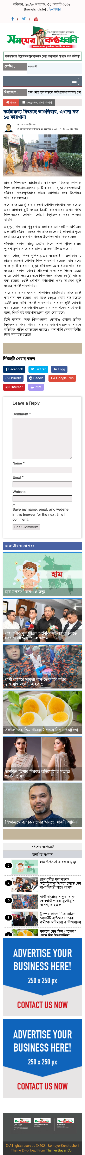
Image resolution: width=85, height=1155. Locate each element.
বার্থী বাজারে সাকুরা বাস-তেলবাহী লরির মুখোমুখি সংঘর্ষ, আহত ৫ (35, 682)
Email (18, 477)
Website (19, 492)
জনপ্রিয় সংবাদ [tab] (42, 854)
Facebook (15, 369)
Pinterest (15, 387)
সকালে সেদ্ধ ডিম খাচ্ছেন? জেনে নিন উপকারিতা (41, 730)
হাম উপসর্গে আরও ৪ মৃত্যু (25, 591)
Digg (61, 369)
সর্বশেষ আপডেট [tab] (42, 846)
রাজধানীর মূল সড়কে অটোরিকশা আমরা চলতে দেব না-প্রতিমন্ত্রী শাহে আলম (41, 636)
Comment (22, 414)
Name (19, 463)
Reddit (37, 378)
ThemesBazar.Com (60, 1150)
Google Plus (64, 378)
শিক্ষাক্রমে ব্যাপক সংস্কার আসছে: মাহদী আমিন (41, 822)
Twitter (40, 369)
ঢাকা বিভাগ (45, 102)
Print (37, 387)
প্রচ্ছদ (12, 102)
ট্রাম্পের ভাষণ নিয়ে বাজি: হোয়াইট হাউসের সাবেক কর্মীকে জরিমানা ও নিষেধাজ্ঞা (60, 918)
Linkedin (14, 378)
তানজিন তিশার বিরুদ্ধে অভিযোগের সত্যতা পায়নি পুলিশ (37, 774)
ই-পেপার (55, 9)
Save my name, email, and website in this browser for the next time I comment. (40, 514)
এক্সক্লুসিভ (31, 102)
